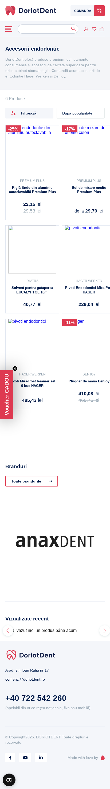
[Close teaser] (15, 368)
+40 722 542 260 (35, 698)
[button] (6, 394)
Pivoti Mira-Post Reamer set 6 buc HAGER (32, 383)
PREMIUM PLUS (32, 181)
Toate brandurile (26, 481)
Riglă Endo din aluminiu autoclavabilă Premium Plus (32, 190)
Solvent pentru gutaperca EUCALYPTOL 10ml (32, 290)
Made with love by (83, 757)
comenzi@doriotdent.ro (25, 679)
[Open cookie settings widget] (9, 780)
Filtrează (28, 113)
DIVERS (32, 281)
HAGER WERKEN (32, 374)
